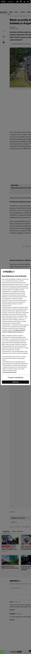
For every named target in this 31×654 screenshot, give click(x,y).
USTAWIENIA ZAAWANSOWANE (15, 377)
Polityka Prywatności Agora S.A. (16, 332)
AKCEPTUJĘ (15, 382)
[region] (15, 327)
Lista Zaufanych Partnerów (9, 372)
